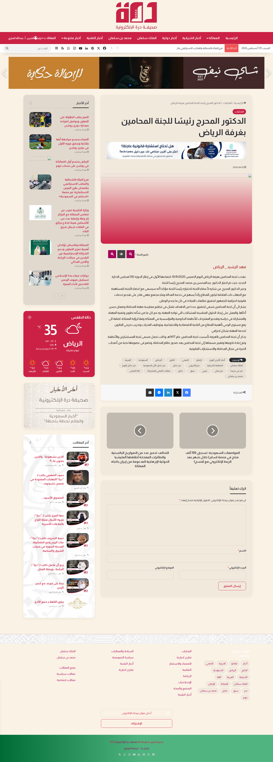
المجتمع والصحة (182, 688)
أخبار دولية (169, 38)
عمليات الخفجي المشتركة (158, 371)
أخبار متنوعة (72, 38)
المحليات (227, 102)
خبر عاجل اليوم (129, 365)
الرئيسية (231, 38)
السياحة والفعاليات (122, 651)
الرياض (158, 360)
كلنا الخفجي (135, 371)
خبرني (204, 371)
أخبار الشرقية (191, 38)
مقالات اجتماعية (66, 680)
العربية (128, 360)
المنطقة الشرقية (215, 365)
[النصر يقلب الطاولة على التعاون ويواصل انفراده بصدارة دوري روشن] (40, 119)
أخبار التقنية (95, 38)
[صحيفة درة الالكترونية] (136, 16)
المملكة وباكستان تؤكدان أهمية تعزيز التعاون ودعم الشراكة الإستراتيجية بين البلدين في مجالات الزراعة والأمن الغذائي (73, 253)
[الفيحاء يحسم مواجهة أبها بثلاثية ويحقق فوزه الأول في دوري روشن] (40, 141)
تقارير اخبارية (184, 657)
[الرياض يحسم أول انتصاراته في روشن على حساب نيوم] (40, 163)
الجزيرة (222, 663)
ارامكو (199, 360)
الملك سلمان (146, 38)
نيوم (245, 697)
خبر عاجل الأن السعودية (154, 365)
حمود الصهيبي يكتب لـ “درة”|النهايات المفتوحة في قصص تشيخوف (47, 479)
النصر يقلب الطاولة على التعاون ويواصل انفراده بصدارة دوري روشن (74, 121)
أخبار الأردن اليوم (217, 360)
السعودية (143, 360)
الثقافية (186, 669)
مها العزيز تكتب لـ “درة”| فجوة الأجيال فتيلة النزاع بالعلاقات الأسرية (49, 519)
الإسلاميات (184, 682)
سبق (192, 371)
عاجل (180, 371)
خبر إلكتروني (194, 365)
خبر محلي (219, 371)
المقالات (50, 38)
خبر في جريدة (236, 371)
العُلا (219, 677)
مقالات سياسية (66, 673)
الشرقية (243, 677)
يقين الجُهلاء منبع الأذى (49, 601)
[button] (143, 85)
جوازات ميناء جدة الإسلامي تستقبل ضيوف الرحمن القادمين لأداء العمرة (72, 280)
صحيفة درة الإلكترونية (126, 741)
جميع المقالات (67, 667)
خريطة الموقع (131, 748)
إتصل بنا (145, 748)
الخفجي (185, 360)
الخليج (172, 360)
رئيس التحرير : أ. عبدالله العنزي (24, 38)
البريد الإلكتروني (237, 567)
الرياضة (187, 676)
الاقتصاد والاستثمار (180, 663)
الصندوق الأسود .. (52, 497)
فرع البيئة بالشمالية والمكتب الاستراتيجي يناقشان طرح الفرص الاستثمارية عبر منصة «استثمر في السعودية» (166, 48)
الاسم (242, 550)
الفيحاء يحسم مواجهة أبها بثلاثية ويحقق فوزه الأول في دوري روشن (72, 143)
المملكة (214, 38)
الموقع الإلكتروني (164, 567)
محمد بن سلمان (120, 38)
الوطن (211, 684)
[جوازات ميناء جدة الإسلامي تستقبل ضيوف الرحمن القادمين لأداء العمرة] (40, 278)
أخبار (245, 663)
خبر (245, 690)
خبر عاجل (177, 365)
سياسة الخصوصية (123, 657)
